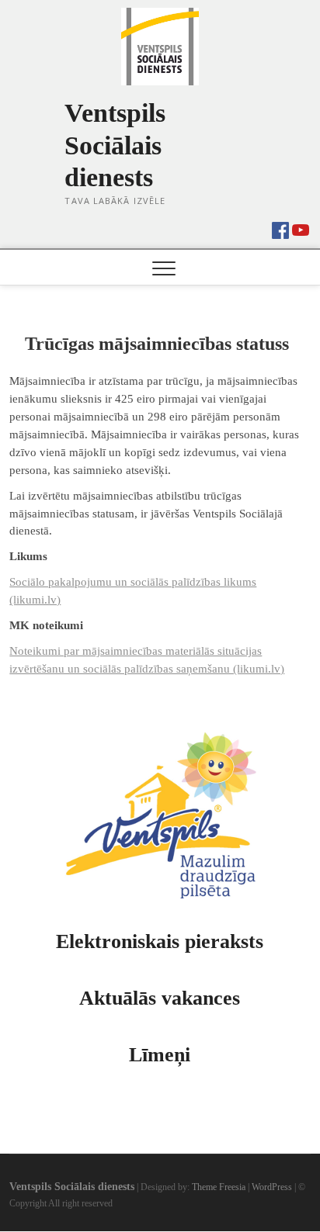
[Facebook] (280, 226)
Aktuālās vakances (159, 998)
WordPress (272, 1187)
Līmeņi (159, 1054)
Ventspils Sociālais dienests (114, 145)
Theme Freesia (218, 1187)
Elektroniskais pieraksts (159, 941)
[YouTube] (300, 229)
